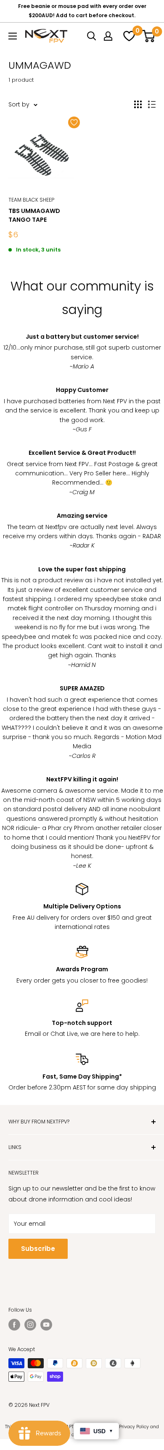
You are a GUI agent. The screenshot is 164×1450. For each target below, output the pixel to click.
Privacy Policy (134, 1427)
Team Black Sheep (31, 199)
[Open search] (91, 36)
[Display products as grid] (138, 104)
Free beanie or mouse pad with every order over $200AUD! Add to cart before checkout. (82, 11)
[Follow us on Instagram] (30, 1325)
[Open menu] (12, 36)
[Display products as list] (152, 104)
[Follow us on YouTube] (46, 1325)
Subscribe (38, 1248)
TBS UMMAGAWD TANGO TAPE (34, 215)
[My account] (108, 36)
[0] (128, 36)
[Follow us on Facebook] (14, 1325)
